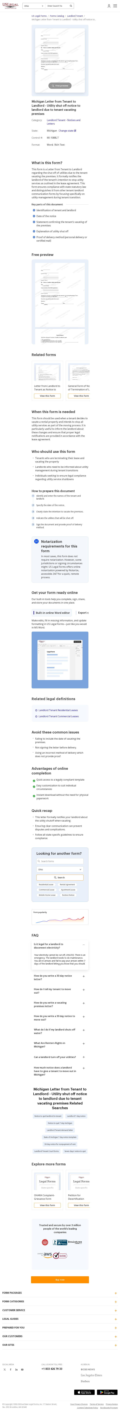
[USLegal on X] (4, 1369)
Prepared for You (13, 1327)
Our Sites (8, 1344)
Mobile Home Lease (47, 895)
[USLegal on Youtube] (22, 1369)
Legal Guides (10, 1318)
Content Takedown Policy (87, 1407)
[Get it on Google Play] (107, 1392)
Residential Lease (46, 884)
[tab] (52, 612)
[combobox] (34, 6)
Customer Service (13, 1310)
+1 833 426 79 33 (52, 1368)
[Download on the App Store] (84, 1392)
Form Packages (12, 1292)
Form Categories (13, 1301)
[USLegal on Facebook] (10, 1369)
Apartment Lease (68, 890)
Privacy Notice (112, 1404)
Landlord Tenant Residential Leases (58, 710)
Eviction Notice (68, 895)
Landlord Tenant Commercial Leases (59, 716)
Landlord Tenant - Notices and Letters (63, 122)
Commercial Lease (46, 890)
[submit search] (71, 6)
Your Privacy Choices (79, 1404)
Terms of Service (97, 1404)
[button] (115, 5)
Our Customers (12, 1336)
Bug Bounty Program (109, 1407)
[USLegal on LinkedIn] (16, 1369)
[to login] (109, 5)
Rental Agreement (67, 884)
